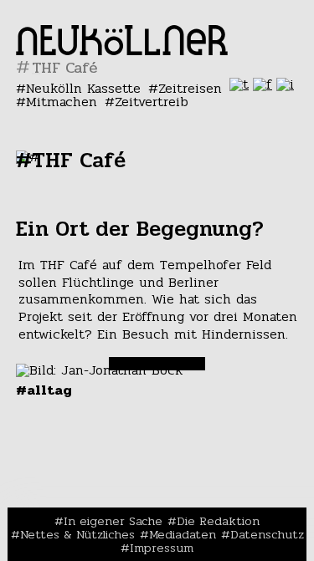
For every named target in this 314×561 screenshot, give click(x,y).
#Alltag (44, 390)
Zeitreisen (190, 88)
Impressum (161, 547)
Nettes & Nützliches (77, 534)
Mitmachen (61, 101)
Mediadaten (182, 534)
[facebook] (262, 84)
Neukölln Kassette (83, 88)
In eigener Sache (113, 521)
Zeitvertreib (151, 101)
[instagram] (285, 84)
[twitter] (239, 84)
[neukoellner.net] (122, 50)
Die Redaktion (218, 521)
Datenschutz (267, 534)
